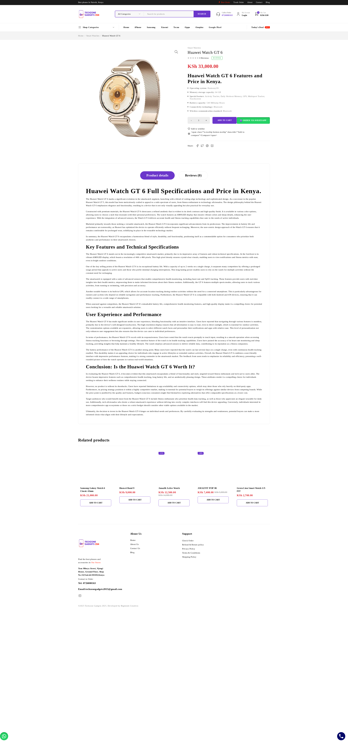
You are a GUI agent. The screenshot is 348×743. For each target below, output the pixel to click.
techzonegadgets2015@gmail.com (104, 589)
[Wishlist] (196, 128)
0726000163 (89, 583)
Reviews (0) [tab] (193, 175)
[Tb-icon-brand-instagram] (80, 595)
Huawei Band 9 (126, 488)
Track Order (238, 2)
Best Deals (225, 2)
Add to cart (224, 120)
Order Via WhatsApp (254, 120)
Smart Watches (93, 36)
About (249, 2)
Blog (268, 2)
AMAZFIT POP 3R (207, 488)
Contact (259, 2)
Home (81, 36)
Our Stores (96, 562)
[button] (176, 51)
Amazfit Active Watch (169, 488)
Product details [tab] (157, 175)
